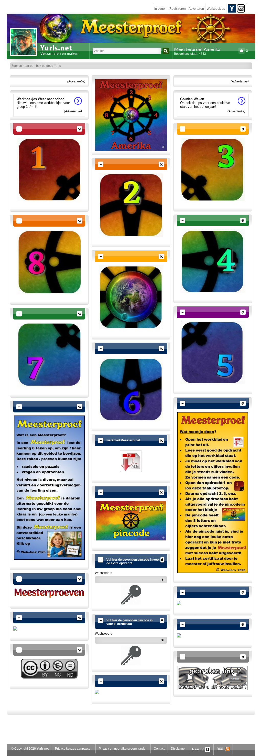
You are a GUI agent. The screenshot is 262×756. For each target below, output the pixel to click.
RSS (221, 749)
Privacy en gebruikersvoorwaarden (123, 748)
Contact (159, 748)
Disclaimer (178, 748)
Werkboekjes (216, 8)
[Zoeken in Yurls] (165, 51)
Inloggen (160, 8)
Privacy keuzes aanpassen (73, 748)
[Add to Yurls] (232, 8)
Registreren (177, 8)
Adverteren (196, 8)
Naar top (198, 749)
